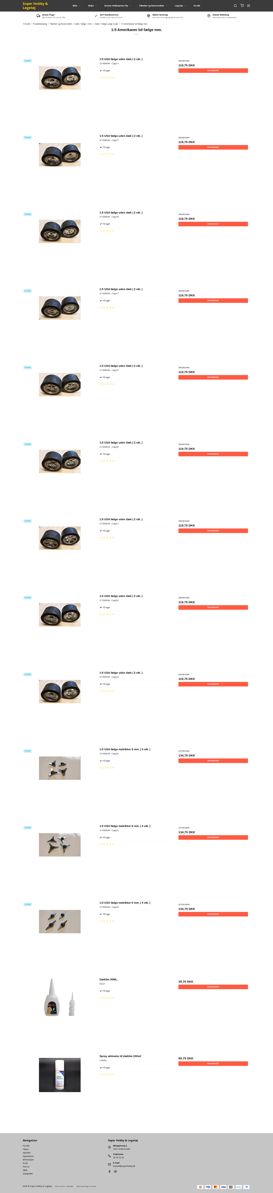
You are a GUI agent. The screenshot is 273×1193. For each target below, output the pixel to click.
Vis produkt (213, 70)
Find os (26, 1166)
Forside (26, 1145)
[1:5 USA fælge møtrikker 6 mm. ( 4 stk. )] (60, 784)
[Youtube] (115, 1172)
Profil (25, 1163)
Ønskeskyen (28, 1159)
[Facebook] (109, 1172)
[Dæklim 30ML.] (60, 1014)
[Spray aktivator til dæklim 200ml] (60, 1091)
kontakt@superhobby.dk (124, 1166)
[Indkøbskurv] (242, 6)
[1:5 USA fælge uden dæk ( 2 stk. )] (60, 94)
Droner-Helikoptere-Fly (116, 5)
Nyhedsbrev (28, 1156)
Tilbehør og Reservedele (151, 5)
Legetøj (179, 5)
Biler (75, 5)
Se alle (197, 5)
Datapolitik (28, 1173)
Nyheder (27, 1152)
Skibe (91, 5)
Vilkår (25, 1170)
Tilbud (25, 1149)
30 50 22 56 (118, 1157)
